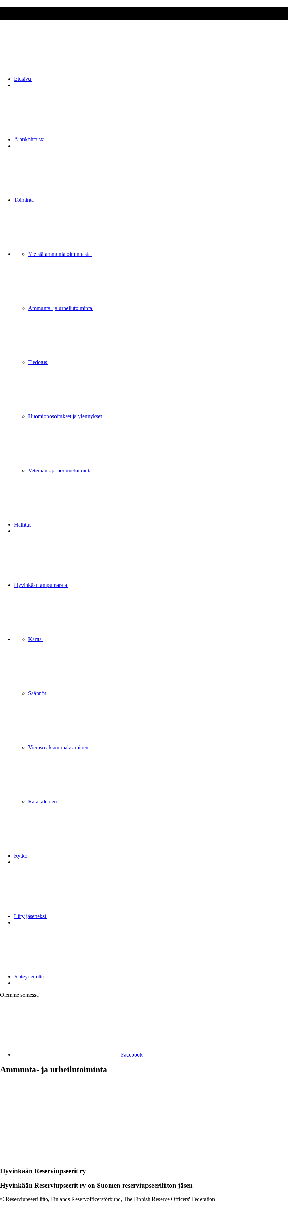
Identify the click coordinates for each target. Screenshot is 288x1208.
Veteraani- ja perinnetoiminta (60, 470)
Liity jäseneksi (30, 916)
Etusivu (23, 79)
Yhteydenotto (30, 977)
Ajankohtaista (30, 139)
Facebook (131, 1055)
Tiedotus (38, 362)
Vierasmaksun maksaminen (59, 747)
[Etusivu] (52, 1158)
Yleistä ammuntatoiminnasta (60, 254)
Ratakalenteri (43, 802)
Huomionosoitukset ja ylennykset (65, 416)
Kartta (35, 639)
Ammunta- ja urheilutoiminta (60, 308)
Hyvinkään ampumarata (41, 585)
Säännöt (37, 693)
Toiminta (24, 200)
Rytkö (21, 856)
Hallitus (23, 525)
